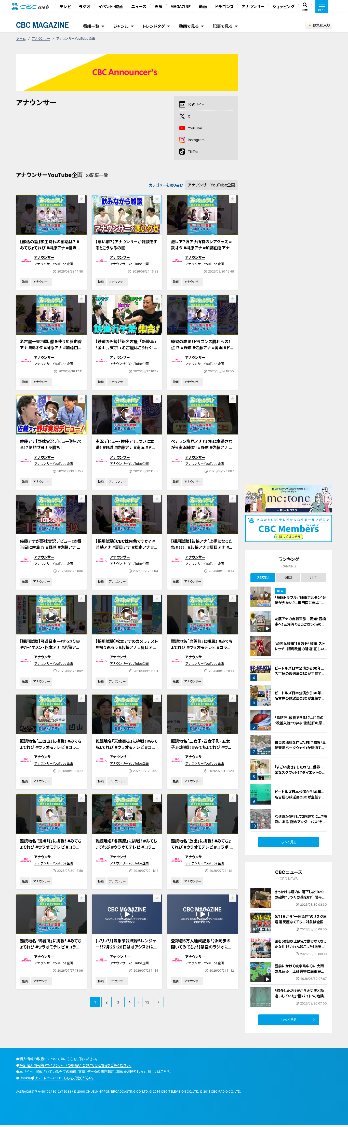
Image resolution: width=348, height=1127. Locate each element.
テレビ (65, 6)
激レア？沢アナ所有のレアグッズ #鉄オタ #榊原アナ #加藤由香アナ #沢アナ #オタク (202, 247)
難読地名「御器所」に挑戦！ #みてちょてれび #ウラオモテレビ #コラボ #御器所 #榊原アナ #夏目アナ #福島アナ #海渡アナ (50, 950)
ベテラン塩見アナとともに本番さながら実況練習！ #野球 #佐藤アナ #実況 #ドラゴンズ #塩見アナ (201, 447)
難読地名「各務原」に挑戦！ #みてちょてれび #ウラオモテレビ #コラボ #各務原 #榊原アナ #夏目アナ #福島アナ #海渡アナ (126, 850)
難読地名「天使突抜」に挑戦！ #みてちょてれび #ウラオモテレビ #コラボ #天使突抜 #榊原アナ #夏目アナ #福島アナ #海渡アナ (127, 750)
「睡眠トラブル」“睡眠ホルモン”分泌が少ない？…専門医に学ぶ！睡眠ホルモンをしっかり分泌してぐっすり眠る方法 (300, 605)
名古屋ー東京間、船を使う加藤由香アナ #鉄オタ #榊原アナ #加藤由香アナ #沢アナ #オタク (51, 347)
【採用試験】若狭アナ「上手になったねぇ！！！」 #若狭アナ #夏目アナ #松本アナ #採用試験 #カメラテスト (202, 547)
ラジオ (84, 6)
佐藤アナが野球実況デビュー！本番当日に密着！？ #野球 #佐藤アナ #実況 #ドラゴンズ (50, 547)
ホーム (20, 38)
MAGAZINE (180, 6)
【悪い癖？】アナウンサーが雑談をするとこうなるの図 (126, 244)
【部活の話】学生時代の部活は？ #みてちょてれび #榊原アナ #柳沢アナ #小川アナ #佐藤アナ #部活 (50, 247)
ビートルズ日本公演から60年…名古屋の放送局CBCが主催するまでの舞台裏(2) (300, 797)
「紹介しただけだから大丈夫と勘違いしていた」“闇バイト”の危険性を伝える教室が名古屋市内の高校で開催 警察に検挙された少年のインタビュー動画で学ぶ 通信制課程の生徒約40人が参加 (300, 1004)
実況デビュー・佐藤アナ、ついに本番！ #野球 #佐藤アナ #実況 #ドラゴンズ (125, 447)
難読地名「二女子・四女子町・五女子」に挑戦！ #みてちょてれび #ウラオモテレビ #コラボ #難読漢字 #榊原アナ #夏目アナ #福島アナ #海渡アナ (202, 753)
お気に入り (321, 25)
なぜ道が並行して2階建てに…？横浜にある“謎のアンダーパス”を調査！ (301, 821)
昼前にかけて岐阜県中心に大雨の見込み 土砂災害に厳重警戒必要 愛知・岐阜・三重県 (300, 971)
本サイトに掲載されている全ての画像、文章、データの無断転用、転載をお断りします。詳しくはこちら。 (95, 1071)
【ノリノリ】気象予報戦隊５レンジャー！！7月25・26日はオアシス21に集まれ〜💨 (127, 947)
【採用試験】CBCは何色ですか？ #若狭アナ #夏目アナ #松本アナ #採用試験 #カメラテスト (127, 547)
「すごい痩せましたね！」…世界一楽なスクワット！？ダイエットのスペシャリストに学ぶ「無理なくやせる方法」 (300, 775)
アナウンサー (253, 6)
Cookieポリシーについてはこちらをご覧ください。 (56, 1078)
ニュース (138, 6)
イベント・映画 (110, 6)
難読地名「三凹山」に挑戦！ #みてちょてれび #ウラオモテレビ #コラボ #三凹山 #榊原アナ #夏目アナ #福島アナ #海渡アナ (50, 750)
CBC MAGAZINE (42, 24)
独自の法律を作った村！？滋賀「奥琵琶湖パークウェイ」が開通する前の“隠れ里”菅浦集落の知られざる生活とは (301, 750)
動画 (203, 6)
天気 (158, 6)
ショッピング (283, 6)
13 (147, 1002)
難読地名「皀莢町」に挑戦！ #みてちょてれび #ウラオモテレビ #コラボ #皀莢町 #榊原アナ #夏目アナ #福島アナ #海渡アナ (201, 650)
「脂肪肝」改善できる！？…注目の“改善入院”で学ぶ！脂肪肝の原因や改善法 (300, 722)
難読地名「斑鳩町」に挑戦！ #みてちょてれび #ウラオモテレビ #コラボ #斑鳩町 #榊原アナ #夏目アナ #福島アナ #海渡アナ (50, 850)
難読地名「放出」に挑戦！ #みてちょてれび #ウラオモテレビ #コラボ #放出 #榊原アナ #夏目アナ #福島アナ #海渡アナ (202, 850)
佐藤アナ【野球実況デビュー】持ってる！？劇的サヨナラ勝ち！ (51, 444)
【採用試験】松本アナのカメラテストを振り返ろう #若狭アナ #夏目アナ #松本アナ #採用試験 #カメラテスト (127, 650)
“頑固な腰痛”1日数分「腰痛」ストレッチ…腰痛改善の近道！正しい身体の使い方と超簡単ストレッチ (300, 648)
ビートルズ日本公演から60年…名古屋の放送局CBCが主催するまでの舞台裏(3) (300, 673)
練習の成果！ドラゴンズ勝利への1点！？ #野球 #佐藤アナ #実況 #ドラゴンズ (202, 347)
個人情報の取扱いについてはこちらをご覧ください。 (58, 1059)
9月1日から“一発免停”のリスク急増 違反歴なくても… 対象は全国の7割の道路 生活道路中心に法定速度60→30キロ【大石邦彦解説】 (301, 927)
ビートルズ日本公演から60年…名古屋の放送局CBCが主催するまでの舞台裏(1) (300, 698)
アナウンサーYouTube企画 (53, 264)
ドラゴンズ (224, 6)
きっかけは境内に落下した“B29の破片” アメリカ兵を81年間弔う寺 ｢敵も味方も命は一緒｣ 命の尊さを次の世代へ (300, 900)
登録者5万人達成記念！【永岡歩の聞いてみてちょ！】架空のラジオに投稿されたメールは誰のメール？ (201, 947)
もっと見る (289, 842)
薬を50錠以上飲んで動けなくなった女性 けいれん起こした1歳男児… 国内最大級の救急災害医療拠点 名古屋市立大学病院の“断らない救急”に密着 (300, 952)
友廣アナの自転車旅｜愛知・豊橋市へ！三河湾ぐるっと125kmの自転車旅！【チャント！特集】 (300, 624)
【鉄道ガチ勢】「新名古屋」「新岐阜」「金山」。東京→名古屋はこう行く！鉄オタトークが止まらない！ (127, 347)
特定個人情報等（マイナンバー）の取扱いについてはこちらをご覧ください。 (75, 1065)
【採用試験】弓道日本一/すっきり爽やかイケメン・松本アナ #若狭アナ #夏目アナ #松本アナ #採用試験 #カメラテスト (50, 650)
